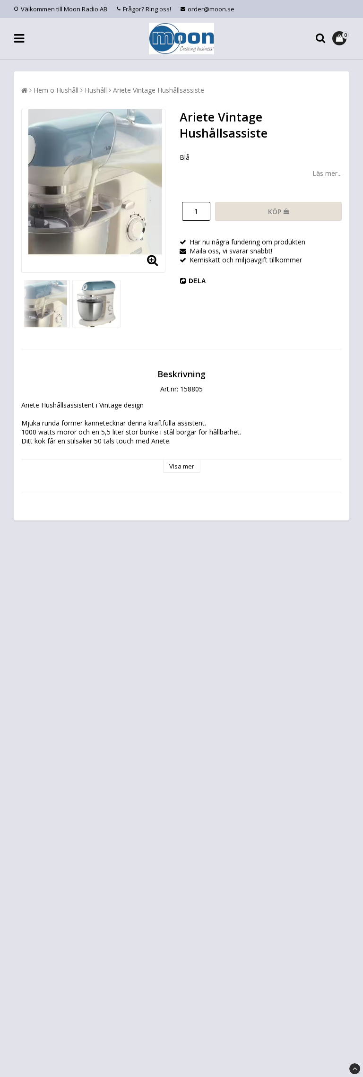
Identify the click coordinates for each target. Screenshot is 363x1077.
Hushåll (96, 90)
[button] (340, 38)
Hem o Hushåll (56, 90)
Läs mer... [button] (327, 173)
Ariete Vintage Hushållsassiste (158, 90)
